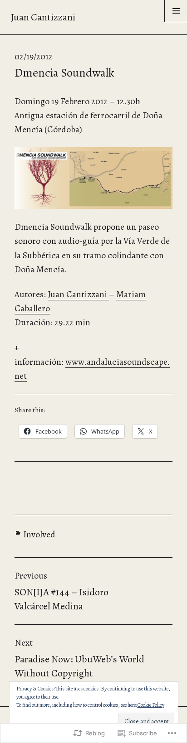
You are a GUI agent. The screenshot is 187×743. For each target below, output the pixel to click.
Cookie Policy (151, 705)
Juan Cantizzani (43, 17)
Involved (39, 534)
